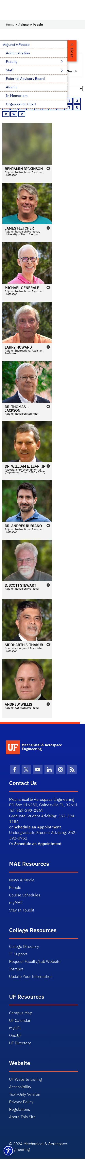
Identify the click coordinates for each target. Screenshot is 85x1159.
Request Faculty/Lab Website (34, 961)
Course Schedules (24, 895)
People (15, 887)
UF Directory (20, 1043)
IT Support (18, 954)
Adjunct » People (16, 44)
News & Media (21, 880)
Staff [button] (10, 70)
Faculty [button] (12, 61)
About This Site (22, 1116)
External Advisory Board (25, 78)
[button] (27, 152)
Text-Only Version (24, 1094)
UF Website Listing (25, 1079)
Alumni (11, 87)
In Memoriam (17, 95)
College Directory (24, 946)
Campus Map (20, 1012)
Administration (18, 53)
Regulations (19, 1109)
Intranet (16, 969)
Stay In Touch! (21, 910)
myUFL (15, 1027)
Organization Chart (21, 104)
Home (10, 24)
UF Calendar (19, 1020)
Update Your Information (31, 976)
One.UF (15, 1035)
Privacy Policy (21, 1101)
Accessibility (20, 1086)
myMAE (16, 902)
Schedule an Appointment (37, 827)
